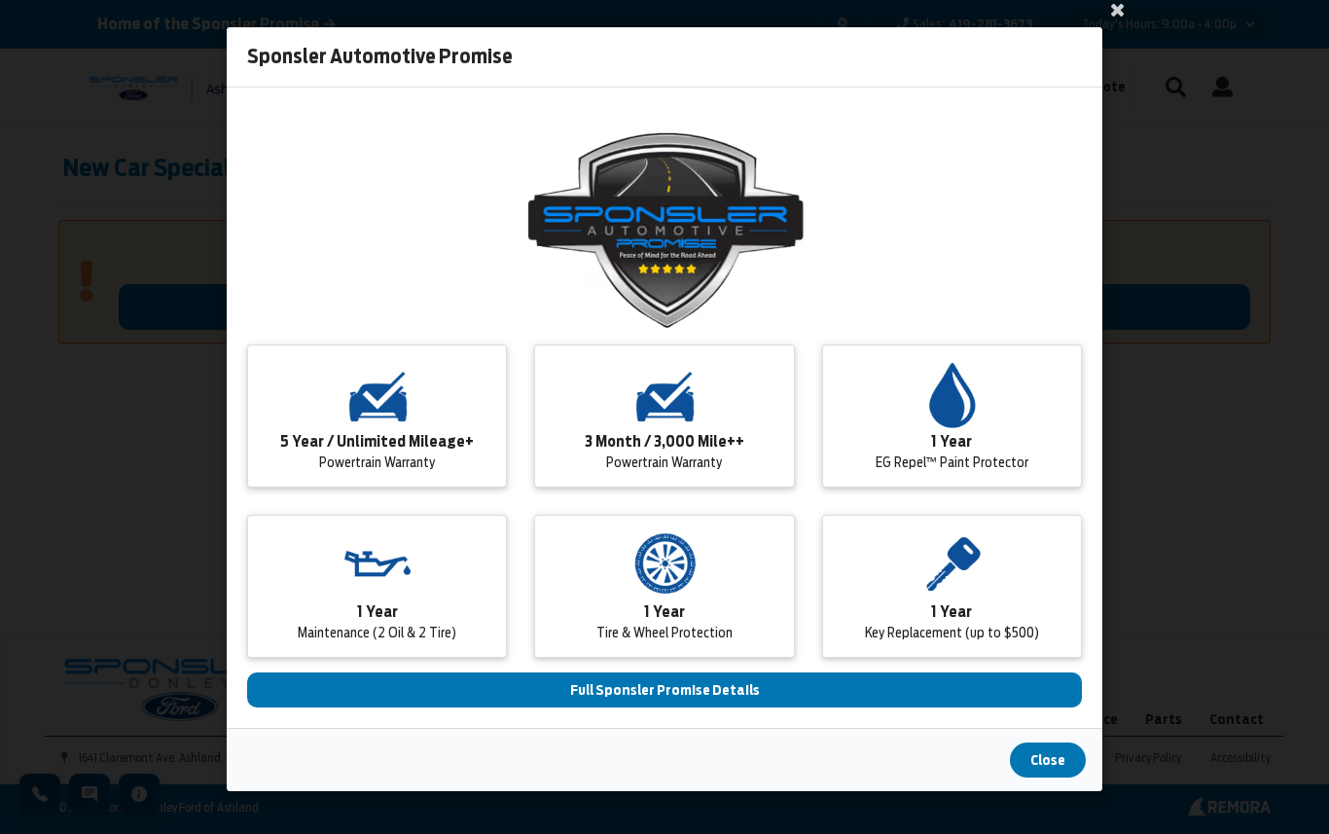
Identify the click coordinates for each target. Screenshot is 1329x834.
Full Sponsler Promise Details (665, 690)
